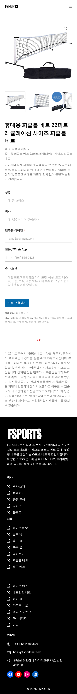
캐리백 (37, 317)
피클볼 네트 (22, 313)
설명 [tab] (38, 340)
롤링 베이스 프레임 (38, 321)
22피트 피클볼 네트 (21, 317)
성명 (8, 192)
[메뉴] (70, 6)
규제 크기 (21, 321)
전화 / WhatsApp (16, 249)
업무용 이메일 (15, 230)
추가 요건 (11, 268)
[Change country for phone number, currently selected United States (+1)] (9, 258)
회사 (8, 211)
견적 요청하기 (16, 303)
